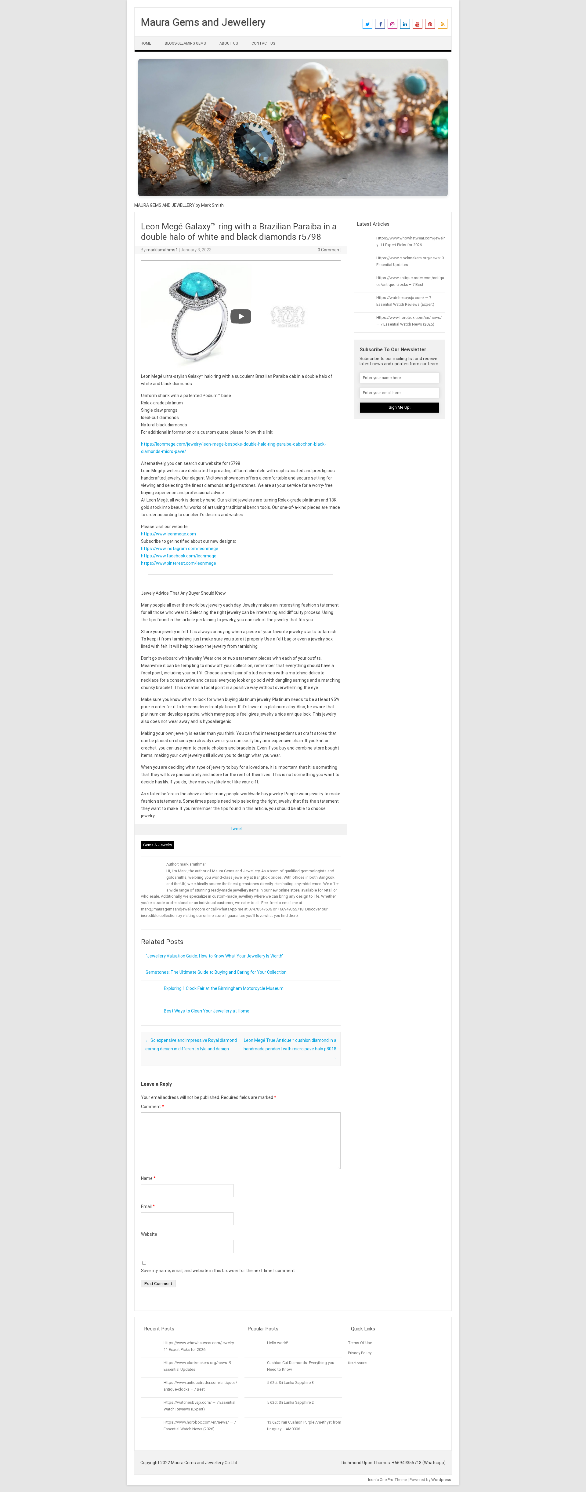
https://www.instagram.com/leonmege (179, 548)
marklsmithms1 (162, 249)
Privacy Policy (359, 1353)
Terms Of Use (360, 1343)
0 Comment (329, 249)
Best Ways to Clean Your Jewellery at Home (206, 1011)
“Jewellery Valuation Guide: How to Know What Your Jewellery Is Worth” (215, 956)
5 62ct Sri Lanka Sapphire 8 (290, 1382)
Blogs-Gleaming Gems (185, 43)
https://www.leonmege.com (168, 533)
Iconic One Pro (380, 1479)
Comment (152, 1106)
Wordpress (441, 1479)
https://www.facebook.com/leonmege (178, 555)
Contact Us (263, 43)
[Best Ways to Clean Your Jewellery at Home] (150, 1023)
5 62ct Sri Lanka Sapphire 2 (290, 1402)
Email (148, 1206)
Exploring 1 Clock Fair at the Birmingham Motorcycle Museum (224, 988)
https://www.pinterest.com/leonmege (178, 563)
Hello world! (277, 1343)
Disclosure (357, 1363)
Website (149, 1234)
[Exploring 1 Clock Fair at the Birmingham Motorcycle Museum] (150, 1000)
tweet (237, 828)
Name (148, 1178)
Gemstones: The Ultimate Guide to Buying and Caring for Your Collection (216, 972)
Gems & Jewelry (157, 845)
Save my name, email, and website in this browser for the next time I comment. (218, 1270)
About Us (228, 43)
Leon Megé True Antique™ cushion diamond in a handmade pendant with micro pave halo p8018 (290, 1049)
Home (146, 43)
